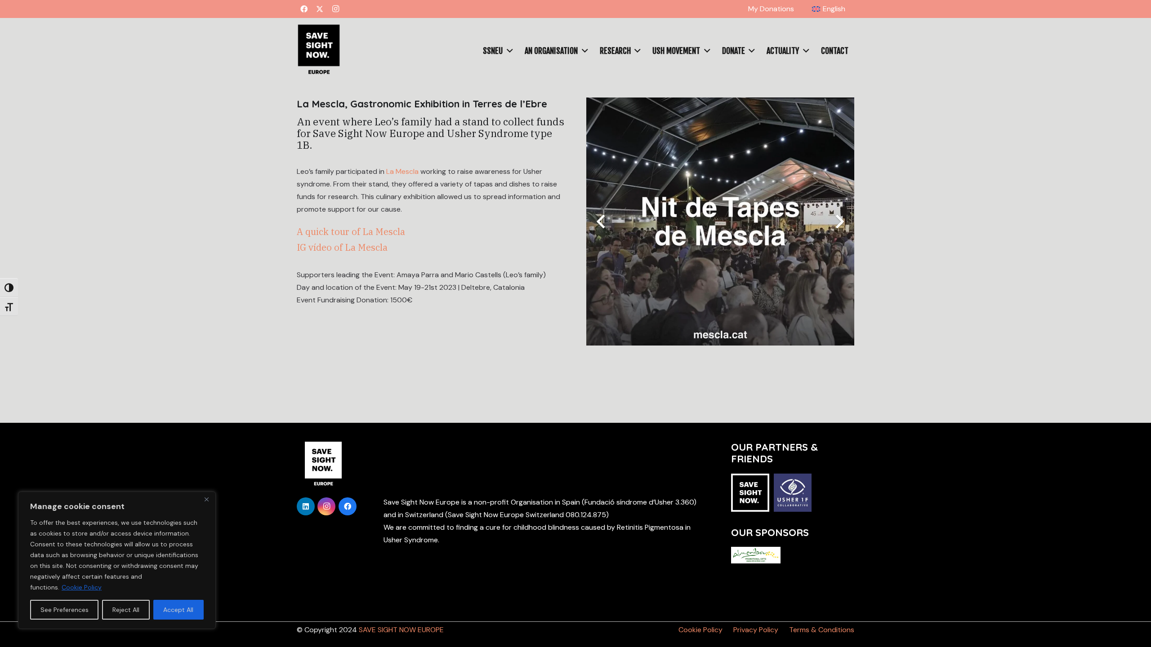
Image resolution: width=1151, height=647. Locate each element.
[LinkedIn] (306, 506)
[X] (319, 9)
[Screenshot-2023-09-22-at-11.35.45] (318, 51)
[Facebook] (304, 9)
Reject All (125, 610)
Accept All (178, 610)
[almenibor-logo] (756, 555)
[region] (117, 560)
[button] (849, 9)
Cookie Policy (82, 587)
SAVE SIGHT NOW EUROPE (401, 629)
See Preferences (64, 610)
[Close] (206, 499)
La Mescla (403, 171)
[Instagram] (335, 9)
